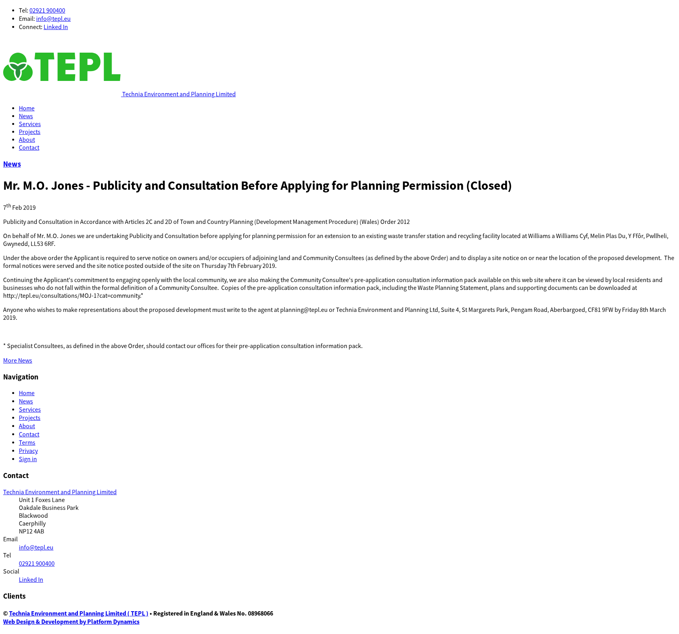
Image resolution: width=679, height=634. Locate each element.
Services (30, 124)
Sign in (28, 459)
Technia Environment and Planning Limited (60, 492)
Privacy (28, 451)
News (26, 116)
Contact (29, 148)
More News (17, 361)
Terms (27, 443)
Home (27, 108)
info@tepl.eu (53, 19)
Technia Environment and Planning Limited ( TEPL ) (79, 613)
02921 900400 (47, 11)
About (27, 140)
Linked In (56, 27)
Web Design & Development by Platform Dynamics (71, 622)
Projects (29, 132)
